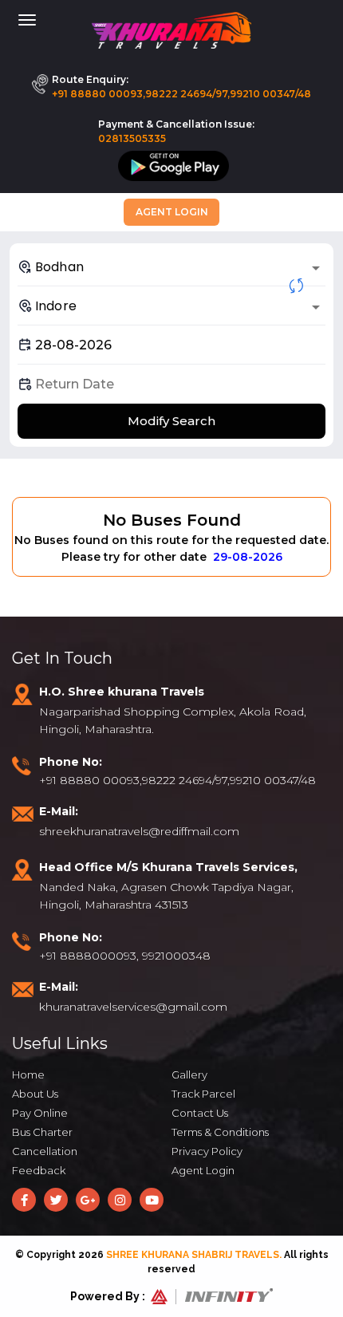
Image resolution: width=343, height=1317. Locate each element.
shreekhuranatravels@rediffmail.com (139, 831)
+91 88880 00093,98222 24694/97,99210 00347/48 (181, 94)
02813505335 (132, 138)
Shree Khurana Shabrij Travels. (194, 1254)
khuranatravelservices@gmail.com (133, 1007)
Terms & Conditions (220, 1132)
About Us (35, 1093)
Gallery (189, 1074)
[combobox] (171, 266)
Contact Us (200, 1112)
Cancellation (44, 1151)
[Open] (316, 268)
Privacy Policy (207, 1151)
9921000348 (176, 955)
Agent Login (172, 212)
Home (28, 1074)
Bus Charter (42, 1132)
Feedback (38, 1170)
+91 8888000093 (87, 955)
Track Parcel (203, 1093)
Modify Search (171, 420)
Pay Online (40, 1112)
